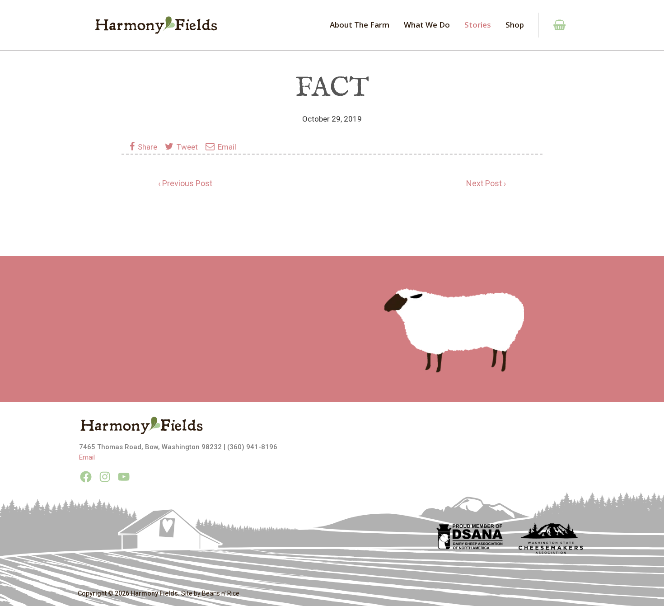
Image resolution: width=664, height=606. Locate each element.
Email (226, 146)
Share (148, 146)
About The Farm (359, 24)
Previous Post (187, 183)
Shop (514, 24)
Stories (477, 24)
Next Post (484, 183)
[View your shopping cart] (554, 25)
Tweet (186, 146)
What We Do (427, 24)
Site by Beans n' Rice (210, 593)
